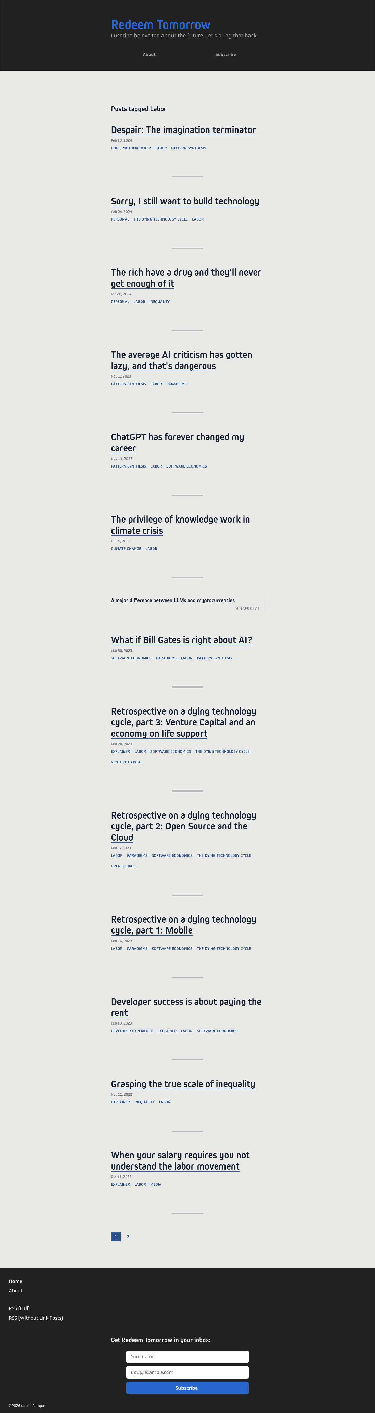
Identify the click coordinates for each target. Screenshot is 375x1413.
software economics (186, 465)
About (149, 54)
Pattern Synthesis (188, 147)
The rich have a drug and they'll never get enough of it (186, 277)
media (155, 1184)
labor (198, 218)
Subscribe (226, 54)
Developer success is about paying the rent (186, 1007)
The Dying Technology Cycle (222, 751)
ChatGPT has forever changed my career (177, 442)
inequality (159, 301)
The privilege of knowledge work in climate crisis (180, 524)
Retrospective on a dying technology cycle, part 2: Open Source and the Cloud (183, 826)
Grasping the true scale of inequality (183, 1084)
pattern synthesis (128, 383)
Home (15, 1281)
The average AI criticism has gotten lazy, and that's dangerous (181, 360)
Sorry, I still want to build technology (185, 201)
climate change (126, 548)
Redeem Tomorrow (160, 24)
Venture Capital (126, 761)
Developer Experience (132, 1030)
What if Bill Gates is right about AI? (181, 639)
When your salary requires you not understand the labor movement (180, 1160)
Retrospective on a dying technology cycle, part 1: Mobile (183, 924)
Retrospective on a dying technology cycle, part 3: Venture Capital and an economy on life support (183, 722)
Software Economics (131, 657)
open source (123, 865)
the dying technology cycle (161, 218)
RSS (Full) (19, 1308)
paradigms (176, 383)
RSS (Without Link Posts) (36, 1318)
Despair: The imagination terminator (183, 129)
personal (120, 218)
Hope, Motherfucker (131, 147)
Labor (161, 147)
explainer (120, 751)
